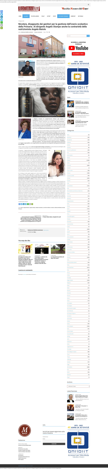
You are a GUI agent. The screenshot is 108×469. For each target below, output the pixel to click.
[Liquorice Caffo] (41, 102)
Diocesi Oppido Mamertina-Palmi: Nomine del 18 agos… (81, 396)
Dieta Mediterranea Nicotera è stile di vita (74, 190)
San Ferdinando (70, 310)
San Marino (69, 316)
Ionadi (68, 226)
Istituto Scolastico (39, 207)
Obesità (56, 207)
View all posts (45, 230)
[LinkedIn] (1, 17)
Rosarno (68, 295)
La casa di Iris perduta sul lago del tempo (57, 257)
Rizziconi (68, 290)
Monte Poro (69, 249)
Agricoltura (69, 137)
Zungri (68, 377)
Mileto (68, 244)
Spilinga (68, 336)
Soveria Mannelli (70, 333)
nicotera (52, 207)
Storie (68, 344)
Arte (68, 152)
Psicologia (69, 277)
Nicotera (68, 257)
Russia (68, 298)
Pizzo (68, 270)
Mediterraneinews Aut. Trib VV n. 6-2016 (25, 465)
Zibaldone (69, 374)
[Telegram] (1, 19)
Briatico (68, 157)
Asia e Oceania (69, 155)
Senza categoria (70, 326)
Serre (68, 328)
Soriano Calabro (70, 331)
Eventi (68, 208)
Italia (42, 16)
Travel (68, 354)
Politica (68, 275)
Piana (68, 264)
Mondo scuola (69, 247)
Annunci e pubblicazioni (71, 150)
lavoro (68, 234)
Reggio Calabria (70, 280)
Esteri (48, 16)
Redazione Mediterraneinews (27, 32)
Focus (68, 213)
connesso (24, 274)
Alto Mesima (69, 139)
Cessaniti (68, 167)
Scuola (68, 323)
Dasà (68, 188)
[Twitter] (1, 14)
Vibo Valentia (69, 367)
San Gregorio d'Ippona (71, 313)
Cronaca (68, 178)
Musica (68, 254)
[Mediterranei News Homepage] (24, 430)
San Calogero (69, 303)
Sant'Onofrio (69, 318)
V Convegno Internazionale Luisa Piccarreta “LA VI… (81, 122)
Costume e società (70, 175)
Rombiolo (60, 207)
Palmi (68, 259)
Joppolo (68, 231)
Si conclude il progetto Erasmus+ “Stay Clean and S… (82, 113)
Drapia (68, 193)
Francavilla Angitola (70, 216)
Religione (68, 282)
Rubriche (73, 16)
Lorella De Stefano (46, 207)
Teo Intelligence (35, 16)
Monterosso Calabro (71, 252)
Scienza (68, 321)
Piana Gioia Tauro (70, 267)
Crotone (68, 180)
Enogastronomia (70, 201)
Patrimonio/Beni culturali (71, 262)
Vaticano (68, 361)
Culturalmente (69, 185)
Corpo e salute (69, 170)
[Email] (1, 25)
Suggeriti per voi (70, 346)
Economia (69, 196)
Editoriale (80, 16)
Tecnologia (69, 349)
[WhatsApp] (1, 22)
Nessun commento (38, 32)
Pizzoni (68, 272)
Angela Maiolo (26, 207)
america (68, 145)
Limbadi (68, 239)
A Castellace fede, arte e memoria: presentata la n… (81, 415)
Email (44, 438)
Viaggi (68, 364)
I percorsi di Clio (70, 224)
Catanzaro (69, 165)
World (68, 372)
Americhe (69, 147)
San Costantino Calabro (71, 308)
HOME (20, 16)
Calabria (26, 16)
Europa (68, 206)
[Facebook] (1, 11)
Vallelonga (69, 359)
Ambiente (69, 142)
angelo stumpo (32, 207)
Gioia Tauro (69, 221)
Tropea (68, 356)
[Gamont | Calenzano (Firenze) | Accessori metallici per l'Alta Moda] (78, 77)
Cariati (68, 162)
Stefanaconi (69, 341)
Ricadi (68, 285)
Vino (68, 369)
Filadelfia (68, 211)
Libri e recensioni (70, 236)
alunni (21, 207)
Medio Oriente (69, 242)
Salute (68, 300)
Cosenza (68, 173)
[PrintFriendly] (1, 28)
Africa (68, 134)
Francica (68, 219)
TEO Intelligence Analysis (71, 351)
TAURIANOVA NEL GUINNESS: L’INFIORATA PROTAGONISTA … (82, 103)
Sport (54, 16)
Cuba (68, 183)
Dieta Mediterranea (63, 16)
